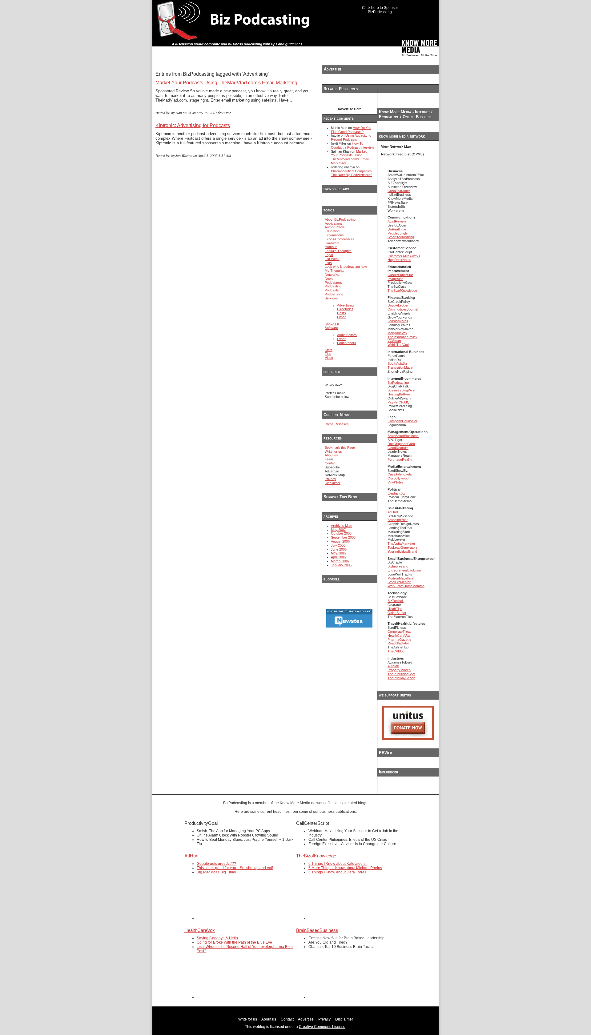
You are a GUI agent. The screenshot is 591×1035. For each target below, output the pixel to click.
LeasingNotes (398, 321)
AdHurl (393, 512)
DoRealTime (397, 229)
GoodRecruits (398, 448)
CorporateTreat (399, 631)
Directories (345, 309)
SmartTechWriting (401, 237)
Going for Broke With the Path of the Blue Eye (234, 942)
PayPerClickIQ (399, 402)
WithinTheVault (398, 345)
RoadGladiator (398, 643)
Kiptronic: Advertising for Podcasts (192, 125)
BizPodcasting (398, 382)
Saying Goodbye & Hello (217, 938)
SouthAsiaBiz (397, 363)
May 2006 (338, 553)
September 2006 (343, 537)
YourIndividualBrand (402, 551)
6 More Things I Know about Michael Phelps (345, 868)
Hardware (332, 243)
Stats (328, 350)
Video (329, 357)
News (329, 278)
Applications (334, 223)
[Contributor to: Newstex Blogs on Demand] (349, 626)
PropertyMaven (399, 670)
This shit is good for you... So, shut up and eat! (235, 868)
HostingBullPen (399, 394)
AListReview (397, 221)
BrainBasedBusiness (403, 436)
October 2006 (341, 533)
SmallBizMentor (399, 582)
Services (331, 298)
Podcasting (333, 286)
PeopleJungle (398, 233)
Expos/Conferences (340, 239)
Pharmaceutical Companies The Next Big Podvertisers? (351, 173)
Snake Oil (332, 324)
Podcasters (333, 282)
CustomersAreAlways (404, 256)
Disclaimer (332, 483)
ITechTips (395, 609)
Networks (332, 274)
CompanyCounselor (402, 421)
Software (331, 328)
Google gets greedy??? (216, 863)
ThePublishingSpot (401, 674)
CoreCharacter (399, 191)
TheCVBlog (396, 651)
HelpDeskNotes (399, 260)
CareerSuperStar (400, 275)
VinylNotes (396, 482)
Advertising (345, 305)
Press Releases (337, 424)
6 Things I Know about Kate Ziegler (337, 863)
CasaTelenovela (400, 474)
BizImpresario (398, 566)
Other (341, 317)
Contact (330, 463)
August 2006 (340, 541)
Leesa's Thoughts (338, 251)
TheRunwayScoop (401, 678)
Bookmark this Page (340, 447)
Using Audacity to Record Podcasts (351, 137)
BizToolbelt (396, 601)
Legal (329, 255)
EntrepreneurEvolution (404, 570)
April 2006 (338, 557)
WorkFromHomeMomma (406, 586)
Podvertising (334, 294)
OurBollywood (398, 478)
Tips (328, 353)
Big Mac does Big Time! (216, 872)
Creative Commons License (322, 1027)
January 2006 (341, 565)
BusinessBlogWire (401, 390)
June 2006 (339, 549)
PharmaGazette (399, 639)
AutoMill (393, 666)
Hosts (341, 313)
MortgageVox (397, 333)
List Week (332, 259)
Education (332, 231)
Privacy (330, 479)
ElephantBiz (396, 493)
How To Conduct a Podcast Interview (352, 145)
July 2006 (338, 545)
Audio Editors (347, 335)
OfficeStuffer (397, 613)
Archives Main (341, 526)
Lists (328, 263)
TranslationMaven (401, 367)
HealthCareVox (399, 635)
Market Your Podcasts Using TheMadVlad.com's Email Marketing (226, 82)
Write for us (333, 451)
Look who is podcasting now (346, 266)
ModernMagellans (401, 578)
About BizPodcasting (340, 219)
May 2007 (338, 530)
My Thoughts (334, 270)
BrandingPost (398, 520)
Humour (331, 247)
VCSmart (394, 341)
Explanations (334, 235)
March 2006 (340, 561)
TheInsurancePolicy (402, 337)
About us (331, 455)
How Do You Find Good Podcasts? (351, 130)
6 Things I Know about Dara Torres (337, 872)
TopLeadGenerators (403, 547)
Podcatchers (346, 343)
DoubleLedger (398, 305)
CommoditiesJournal (403, 309)
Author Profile (335, 227)
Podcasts (332, 290)
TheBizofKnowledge (402, 290)
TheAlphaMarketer (401, 543)
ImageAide (395, 279)
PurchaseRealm (400, 459)
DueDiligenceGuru (401, 444)
